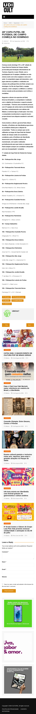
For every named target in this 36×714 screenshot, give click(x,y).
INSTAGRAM (5, 711)
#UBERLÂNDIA (18, 300)
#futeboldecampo (19, 297)
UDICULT (6, 41)
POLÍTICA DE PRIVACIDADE (10, 709)
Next (29, 325)
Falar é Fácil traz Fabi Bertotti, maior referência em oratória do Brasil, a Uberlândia (16, 388)
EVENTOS (6, 43)
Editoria (7, 358)
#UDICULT (8, 303)
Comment (5, 552)
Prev (6, 325)
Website (4, 576)
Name (4, 562)
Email (4, 569)
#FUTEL (7, 300)
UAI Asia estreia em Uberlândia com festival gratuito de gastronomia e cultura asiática (16, 493)
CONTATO (24, 709)
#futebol (7, 297)
